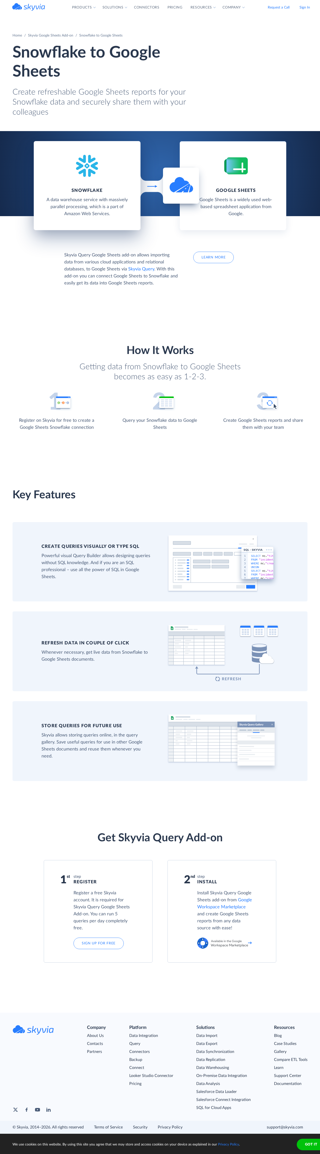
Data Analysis (208, 1084)
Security (140, 1127)
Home (17, 35)
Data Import (207, 1036)
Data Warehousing (212, 1068)
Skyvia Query (141, 269)
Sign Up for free (99, 943)
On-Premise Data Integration (221, 1076)
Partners (94, 1052)
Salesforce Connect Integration (223, 1100)
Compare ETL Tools (291, 1060)
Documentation (288, 1084)
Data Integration (143, 1036)
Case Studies (285, 1044)
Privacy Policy (170, 1127)
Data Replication (210, 1060)
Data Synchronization (215, 1052)
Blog (278, 1036)
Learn (279, 1068)
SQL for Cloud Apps (213, 1108)
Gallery (280, 1052)
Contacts (95, 1044)
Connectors (139, 1052)
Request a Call (279, 7)
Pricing (135, 1084)
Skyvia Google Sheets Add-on (50, 35)
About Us (95, 1036)
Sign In (305, 7)
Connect (136, 1068)
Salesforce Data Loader (216, 1092)
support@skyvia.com (285, 1127)
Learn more (214, 257)
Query (134, 1044)
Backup (135, 1060)
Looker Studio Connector (151, 1076)
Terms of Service (108, 1127)
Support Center (287, 1076)
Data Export (207, 1044)
